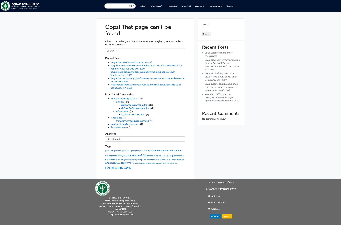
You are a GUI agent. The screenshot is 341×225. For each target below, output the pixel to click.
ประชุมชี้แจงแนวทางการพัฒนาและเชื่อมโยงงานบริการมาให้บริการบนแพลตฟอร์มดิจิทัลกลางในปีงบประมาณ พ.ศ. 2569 (222, 64)
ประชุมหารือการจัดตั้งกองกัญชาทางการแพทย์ (131, 62)
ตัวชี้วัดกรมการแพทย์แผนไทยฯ (135, 105)
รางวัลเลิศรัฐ (116, 117)
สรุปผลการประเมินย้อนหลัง (133, 114)
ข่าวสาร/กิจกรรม (118, 127)
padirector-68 (116, 159)
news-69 (138, 155)
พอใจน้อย (215, 209)
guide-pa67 (126, 151)
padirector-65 (154, 155)
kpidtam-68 (115, 155)
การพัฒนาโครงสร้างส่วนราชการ (125, 124)
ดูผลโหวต (227, 216)
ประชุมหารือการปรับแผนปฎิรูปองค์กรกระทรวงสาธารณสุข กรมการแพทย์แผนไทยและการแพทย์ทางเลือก (221, 87)
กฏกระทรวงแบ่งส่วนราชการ (118, 163)
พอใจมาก (215, 196)
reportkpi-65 (140, 159)
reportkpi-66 (153, 159)
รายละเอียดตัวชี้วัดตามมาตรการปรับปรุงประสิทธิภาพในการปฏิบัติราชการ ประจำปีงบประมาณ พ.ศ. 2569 (222, 97)
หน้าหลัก (143, 6)
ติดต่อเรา (230, 6)
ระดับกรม (120, 101)
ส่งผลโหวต (215, 216)
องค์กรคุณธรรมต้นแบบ (170, 163)
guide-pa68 (135, 151)
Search (205, 24)
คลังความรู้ (186, 6)
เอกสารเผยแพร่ (216, 6)
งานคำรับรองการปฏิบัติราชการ (124, 98)
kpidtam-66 (167, 150)
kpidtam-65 (154, 150)
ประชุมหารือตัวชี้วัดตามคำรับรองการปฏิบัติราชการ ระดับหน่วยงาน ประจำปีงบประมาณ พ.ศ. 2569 (221, 77)
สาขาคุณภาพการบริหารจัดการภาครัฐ (132, 121)
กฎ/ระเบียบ (172, 6)
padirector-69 (129, 160)
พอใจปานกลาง (218, 202)
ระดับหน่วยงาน (122, 111)
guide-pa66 (117, 151)
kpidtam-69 (125, 156)
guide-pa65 (109, 151)
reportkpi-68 (178, 159)
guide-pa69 (143, 151)
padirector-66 (166, 156)
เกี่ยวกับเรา (156, 6)
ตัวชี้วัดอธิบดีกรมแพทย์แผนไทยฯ (136, 108)
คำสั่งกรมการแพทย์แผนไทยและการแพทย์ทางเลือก (147, 163)
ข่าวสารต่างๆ (200, 6)
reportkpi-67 (165, 159)
